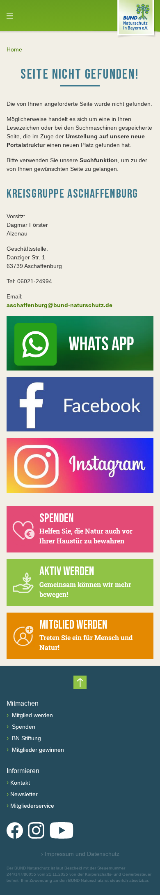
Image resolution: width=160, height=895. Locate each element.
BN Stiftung (25, 738)
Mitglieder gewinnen (37, 749)
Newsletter (24, 794)
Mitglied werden (31, 715)
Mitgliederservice (32, 805)
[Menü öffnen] (9, 15)
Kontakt (20, 782)
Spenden (22, 726)
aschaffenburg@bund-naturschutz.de (59, 305)
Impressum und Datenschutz (80, 854)
